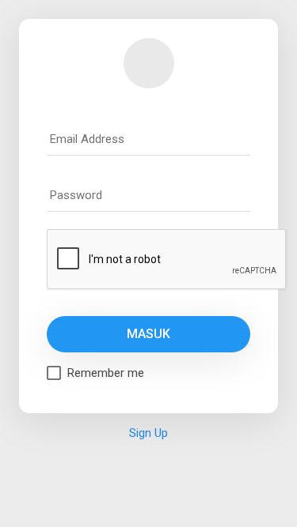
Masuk (148, 333)
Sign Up (148, 433)
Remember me (105, 373)
